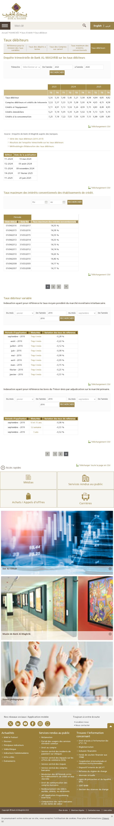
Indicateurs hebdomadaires (16, 753)
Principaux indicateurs (14, 745)
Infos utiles (9, 757)
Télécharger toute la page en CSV (94, 465)
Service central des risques (53, 764)
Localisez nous (82, 722)
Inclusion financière (87, 751)
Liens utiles (108, 810)
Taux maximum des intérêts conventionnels (79, 48)
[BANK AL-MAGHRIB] (14, 11)
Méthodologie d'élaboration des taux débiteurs (32, 147)
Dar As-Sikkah (10, 568)
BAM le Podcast (11, 737)
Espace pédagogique (13, 699)
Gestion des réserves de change (94, 790)
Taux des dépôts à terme (37, 48)
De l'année (47, 67)
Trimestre (15, 67)
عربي (108, 25)
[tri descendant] (17, 222)
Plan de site (63, 810)
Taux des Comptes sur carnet (57, 48)
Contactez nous (94, 810)
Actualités (7, 733)
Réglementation (86, 747)
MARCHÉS (14, 32)
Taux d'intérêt (27, 32)
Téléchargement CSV (100, 127)
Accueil (5, 32)
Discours (7, 741)
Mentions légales (77, 810)
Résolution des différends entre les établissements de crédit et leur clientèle (57, 776)
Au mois (72, 313)
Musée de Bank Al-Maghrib (16, 634)
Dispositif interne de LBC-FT (92, 768)
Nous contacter (83, 725)
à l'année (79, 67)
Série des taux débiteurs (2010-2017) (26, 139)
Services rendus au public (54, 733)
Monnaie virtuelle (87, 775)
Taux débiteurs (98, 48)
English (98, 25)
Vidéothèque (10, 749)
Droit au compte (48, 748)
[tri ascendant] (17, 221)
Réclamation (46, 737)
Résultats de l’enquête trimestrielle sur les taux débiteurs (36, 143)
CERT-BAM (83, 786)
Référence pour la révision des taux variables (15, 48)
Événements (9, 761)
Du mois (10, 313)
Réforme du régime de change (93, 771)
